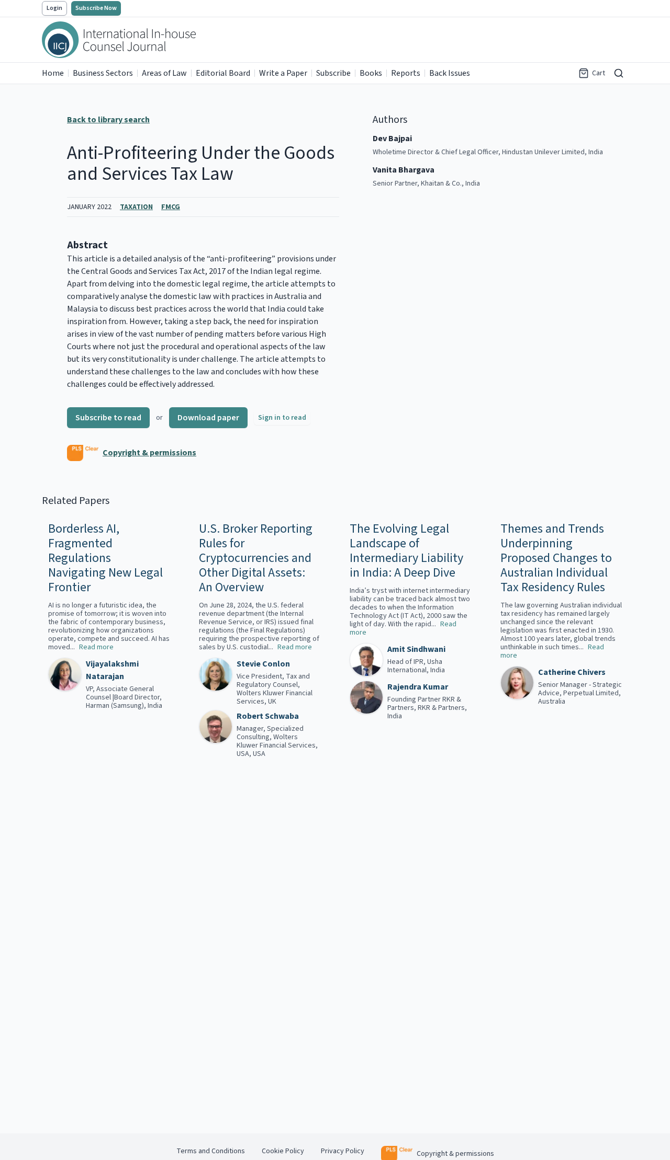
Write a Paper (283, 73)
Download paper (208, 417)
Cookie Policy (283, 1151)
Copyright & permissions (149, 452)
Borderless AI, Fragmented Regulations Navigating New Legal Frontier (105, 558)
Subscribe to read (108, 417)
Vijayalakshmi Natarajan (112, 670)
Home (53, 73)
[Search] (618, 73)
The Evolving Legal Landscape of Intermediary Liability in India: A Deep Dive (406, 551)
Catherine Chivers (572, 672)
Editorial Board (223, 73)
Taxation (136, 207)
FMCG (170, 207)
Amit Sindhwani (416, 649)
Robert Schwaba (268, 716)
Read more (96, 647)
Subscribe (333, 73)
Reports (405, 73)
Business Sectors (103, 73)
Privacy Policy (342, 1151)
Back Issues (449, 73)
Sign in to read (282, 417)
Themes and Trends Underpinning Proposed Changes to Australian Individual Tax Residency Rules (556, 558)
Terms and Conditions (210, 1151)
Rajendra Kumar (417, 687)
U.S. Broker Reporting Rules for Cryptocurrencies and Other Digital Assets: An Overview (255, 558)
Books (371, 73)
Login (54, 8)
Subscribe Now (96, 8)
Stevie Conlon (263, 664)
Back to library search (108, 119)
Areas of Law (164, 73)
